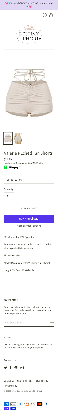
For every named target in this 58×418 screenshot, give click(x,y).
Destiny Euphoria (17, 391)
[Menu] (6, 15)
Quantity (8, 189)
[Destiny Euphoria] (29, 33)
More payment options (29, 226)
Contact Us (9, 381)
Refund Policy (41, 381)
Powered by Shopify (34, 391)
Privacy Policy (10, 385)
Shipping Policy (24, 381)
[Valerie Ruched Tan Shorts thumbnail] (8, 138)
